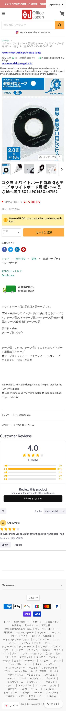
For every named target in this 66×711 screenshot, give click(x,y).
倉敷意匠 (12, 689)
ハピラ (12, 643)
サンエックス (33, 674)
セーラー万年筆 (38, 671)
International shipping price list (17, 63)
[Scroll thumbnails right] (61, 169)
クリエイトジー (41, 639)
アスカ (24, 636)
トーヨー (37, 692)
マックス (6, 660)
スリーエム (49, 674)
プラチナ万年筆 (49, 667)
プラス (7, 671)
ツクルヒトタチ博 (25, 632)
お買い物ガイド (21, 621)
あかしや (41, 632)
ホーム (5, 40)
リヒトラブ (10, 657)
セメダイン (35, 678)
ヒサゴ (37, 643)
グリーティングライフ (49, 646)
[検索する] (59, 25)
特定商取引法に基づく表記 (18, 629)
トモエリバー (10, 692)
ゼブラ (32, 696)
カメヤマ (18, 650)
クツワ (23, 653)
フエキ (55, 639)
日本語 (31, 597)
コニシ (5, 653)
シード (22, 678)
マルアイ (40, 657)
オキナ (38, 664)
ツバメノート (52, 692)
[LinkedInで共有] (17, 249)
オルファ (50, 664)
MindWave (33, 699)
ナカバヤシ (30, 660)
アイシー (49, 643)
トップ (5, 258)
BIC (33, 636)
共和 (58, 653)
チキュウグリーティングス (16, 639)
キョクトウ (36, 653)
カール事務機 (45, 636)
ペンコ (23, 689)
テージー (35, 689)
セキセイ (11, 678)
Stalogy (52, 696)
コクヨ (57, 650)
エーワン (54, 632)
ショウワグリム (15, 681)
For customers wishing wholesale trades (21, 52)
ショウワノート (34, 681)
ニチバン (56, 660)
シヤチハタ (50, 678)
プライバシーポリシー (46, 629)
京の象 (49, 653)
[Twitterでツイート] (10, 249)
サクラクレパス (15, 674)
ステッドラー (24, 685)
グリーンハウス (27, 646)
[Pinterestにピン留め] (23, 249)
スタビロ (10, 685)
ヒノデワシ (24, 643)
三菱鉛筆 (10, 696)
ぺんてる (33, 667)
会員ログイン (52, 621)
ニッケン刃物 (14, 664)
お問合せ (37, 621)
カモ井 (17, 660)
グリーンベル (8, 646)
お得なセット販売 (12, 271)
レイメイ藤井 (20, 671)
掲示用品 (20, 258)
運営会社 (45, 625)
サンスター (40, 685)
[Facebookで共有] (4, 249)
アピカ (14, 636)
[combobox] (11, 705)
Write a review (33, 498)
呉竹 (14, 653)
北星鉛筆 (45, 650)
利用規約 (16, 625)
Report (18, 544)
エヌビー (43, 660)
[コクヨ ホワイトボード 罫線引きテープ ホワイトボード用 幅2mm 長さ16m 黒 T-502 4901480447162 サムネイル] (6, 169)
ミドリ (42, 696)
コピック (24, 692)
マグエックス (26, 657)
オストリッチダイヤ (15, 667)
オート (28, 664)
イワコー (6, 650)
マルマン (53, 657)
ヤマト (21, 696)
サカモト (54, 671)
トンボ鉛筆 (48, 689)
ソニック (50, 681)
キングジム (32, 650)
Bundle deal (8, 275)
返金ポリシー (31, 625)
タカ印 (53, 685)
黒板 (34, 258)
